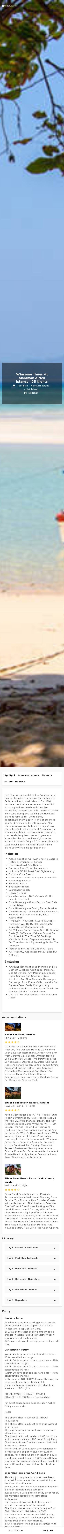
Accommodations (28, 775)
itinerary (47, 775)
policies (20, 781)
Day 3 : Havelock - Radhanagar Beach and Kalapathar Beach (24, 1268)
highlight (9, 775)
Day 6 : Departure (17, 1300)
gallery (7, 781)
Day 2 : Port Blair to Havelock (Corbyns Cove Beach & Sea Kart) (24, 1258)
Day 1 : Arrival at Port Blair (22, 1247)
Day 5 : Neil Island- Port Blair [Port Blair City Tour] (24, 1289)
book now (16, 1530)
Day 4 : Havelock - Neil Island (24, 1279)
